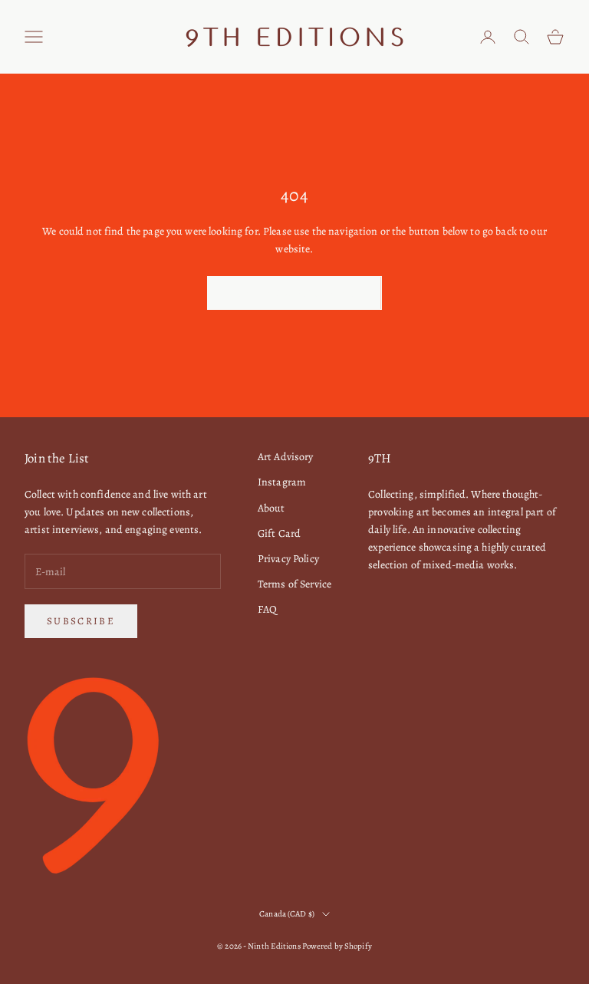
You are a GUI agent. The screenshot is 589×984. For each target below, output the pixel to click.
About (271, 508)
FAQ (267, 609)
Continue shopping (294, 293)
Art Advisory (286, 456)
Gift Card (279, 533)
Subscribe (81, 620)
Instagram (282, 482)
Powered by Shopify (337, 946)
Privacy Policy (288, 558)
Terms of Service (294, 584)
